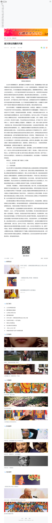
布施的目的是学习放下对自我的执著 (15, 330)
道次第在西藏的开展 (8, 513)
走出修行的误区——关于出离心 (14, 320)
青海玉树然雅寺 (7, 408)
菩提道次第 (14, 38)
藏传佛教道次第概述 (11, 310)
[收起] (50, 1)
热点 (10, 38)
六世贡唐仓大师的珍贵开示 (10, 422)
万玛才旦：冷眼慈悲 (8, 467)
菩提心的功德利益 (11, 323)
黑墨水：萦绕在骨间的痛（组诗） (11, 362)
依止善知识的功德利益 (12, 325)
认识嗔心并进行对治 (11, 312)
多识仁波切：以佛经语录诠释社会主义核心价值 (33, 265)
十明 (7, 38)
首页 (5, 38)
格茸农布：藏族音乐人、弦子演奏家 (12, 454)
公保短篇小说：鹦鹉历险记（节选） (12, 376)
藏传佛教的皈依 (10, 315)
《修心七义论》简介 (11, 328)
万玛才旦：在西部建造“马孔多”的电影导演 (13, 440)
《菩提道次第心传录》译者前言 (29, 278)
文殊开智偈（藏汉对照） (9, 394)
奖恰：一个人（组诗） (9, 349)
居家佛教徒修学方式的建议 (28, 290)
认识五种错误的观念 (11, 307)
